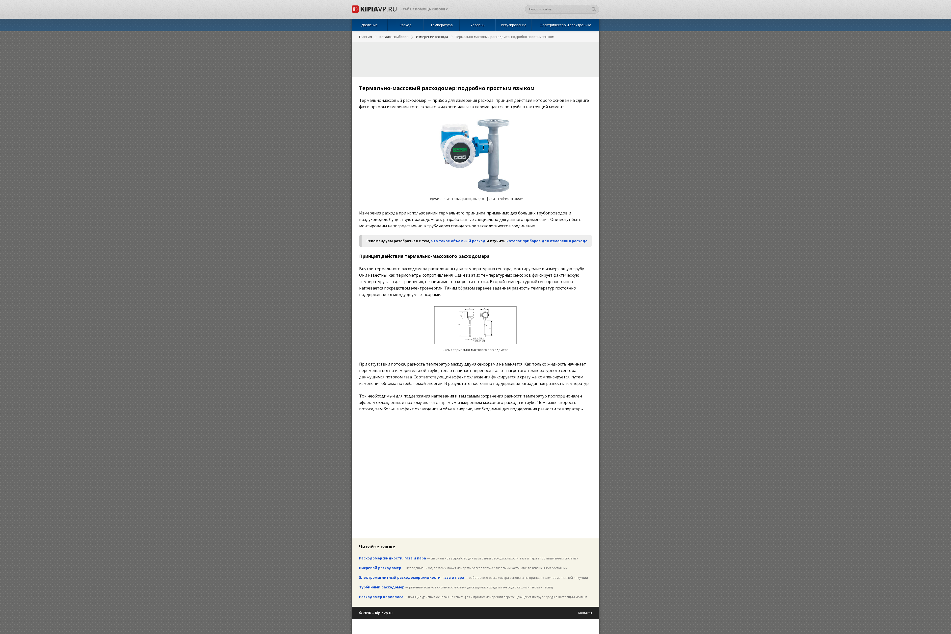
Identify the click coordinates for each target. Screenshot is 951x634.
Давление (369, 25)
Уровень (477, 25)
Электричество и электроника (565, 25)
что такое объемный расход (458, 240)
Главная (365, 36)
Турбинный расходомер (381, 587)
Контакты (585, 613)
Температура (441, 25)
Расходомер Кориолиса (381, 596)
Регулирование (513, 25)
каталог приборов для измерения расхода (546, 240)
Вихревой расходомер (380, 567)
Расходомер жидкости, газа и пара (392, 558)
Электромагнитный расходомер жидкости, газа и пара (411, 577)
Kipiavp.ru (384, 612)
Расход (405, 25)
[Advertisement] (475, 60)
